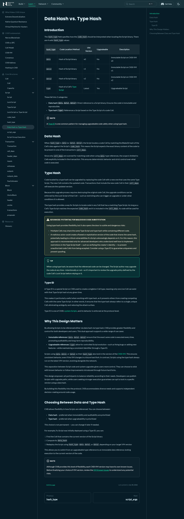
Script (9, 97)
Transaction (11, 146)
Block (9, 190)
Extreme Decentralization (15, 17)
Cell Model (9, 48)
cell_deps (10, 151)
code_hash (11, 117)
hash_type (11, 122)
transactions (12, 210)
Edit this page (50, 485)
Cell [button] (6, 79)
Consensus (9, 58)
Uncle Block (12, 195)
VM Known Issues (101, 470)
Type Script (11, 107)
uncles (9, 205)
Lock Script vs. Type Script (17, 112)
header (10, 200)
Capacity (10, 88)
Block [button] (7, 185)
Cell (8, 83)
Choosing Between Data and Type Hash (165, 33)
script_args (11, 132)
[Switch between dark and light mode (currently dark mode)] (178, 4)
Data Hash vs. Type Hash (16, 127)
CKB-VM (8, 53)
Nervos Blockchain (12, 38)
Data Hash (154, 17)
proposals (11, 215)
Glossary (8, 226)
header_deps (12, 156)
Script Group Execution (16, 137)
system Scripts (71, 311)
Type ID (51, 124)
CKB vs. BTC (10, 43)
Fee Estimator (12, 181)
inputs (9, 161)
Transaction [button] (9, 142)
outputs (10, 171)
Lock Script (11, 102)
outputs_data (12, 176)
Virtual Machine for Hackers (16, 27)
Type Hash (154, 21)
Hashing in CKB (11, 68)
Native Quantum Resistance (16, 22)
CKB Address (10, 63)
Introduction (154, 13)
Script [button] (7, 93)
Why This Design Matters (159, 29)
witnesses (11, 166)
